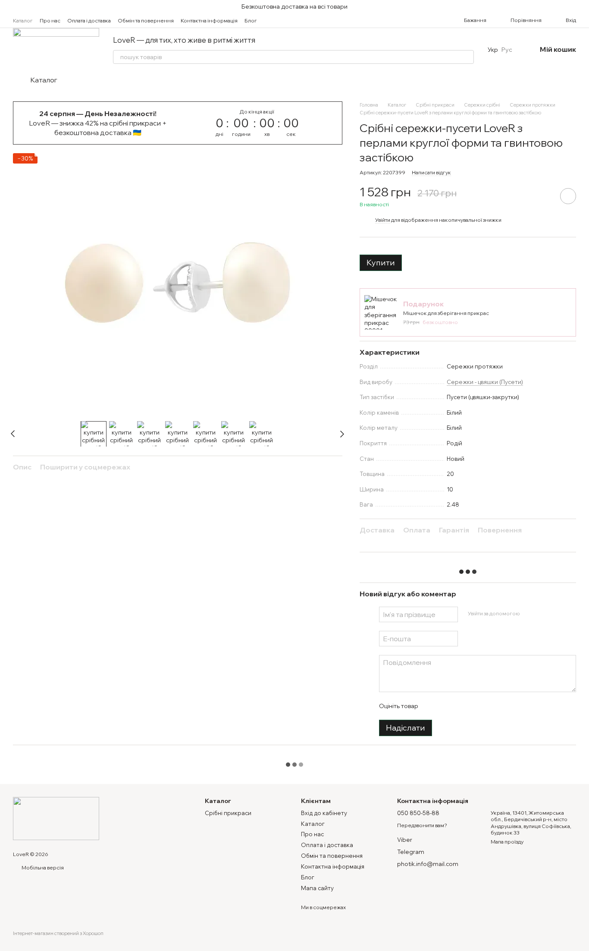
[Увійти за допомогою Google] (543, 613)
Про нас (50, 20)
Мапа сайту (317, 888)
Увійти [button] (382, 220)
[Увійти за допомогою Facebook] (529, 613)
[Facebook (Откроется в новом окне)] (284, 20)
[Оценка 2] (446, 706)
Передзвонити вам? (422, 825)
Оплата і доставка (89, 20)
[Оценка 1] (432, 706)
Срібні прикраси (228, 812)
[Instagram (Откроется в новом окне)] (274, 20)
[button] (582, 6)
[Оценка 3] (460, 706)
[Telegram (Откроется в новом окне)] (294, 20)
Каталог (23, 20)
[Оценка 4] (473, 706)
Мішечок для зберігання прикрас (446, 313)
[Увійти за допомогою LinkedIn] (556, 613)
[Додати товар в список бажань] (568, 196)
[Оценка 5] (487, 706)
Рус (506, 50)
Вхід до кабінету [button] (324, 812)
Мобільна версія (42, 867)
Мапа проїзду (507, 841)
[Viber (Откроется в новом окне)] (305, 20)
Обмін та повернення (146, 20)
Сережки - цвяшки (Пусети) (485, 381)
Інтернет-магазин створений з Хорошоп (58, 933)
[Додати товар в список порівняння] (543, 196)
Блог (250, 20)
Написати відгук (431, 172)
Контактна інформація (209, 20)
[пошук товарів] (467, 57)
